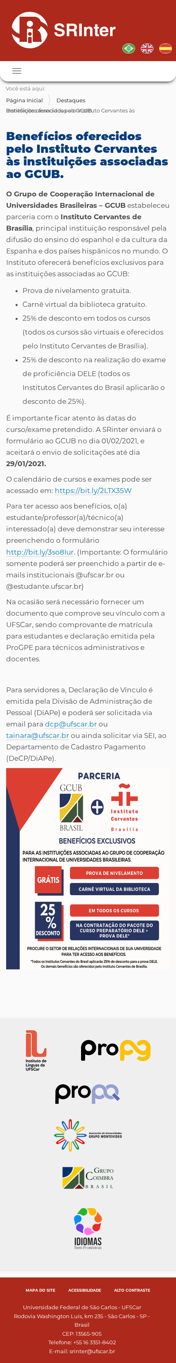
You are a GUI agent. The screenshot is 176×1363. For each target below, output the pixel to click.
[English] (147, 48)
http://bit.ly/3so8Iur (40, 552)
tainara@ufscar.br (37, 735)
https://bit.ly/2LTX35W (93, 491)
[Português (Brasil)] (60, 30)
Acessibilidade (84, 1290)
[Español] (165, 48)
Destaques (70, 100)
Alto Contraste (132, 1290)
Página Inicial (24, 100)
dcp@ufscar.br (71, 724)
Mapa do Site (40, 1290)
